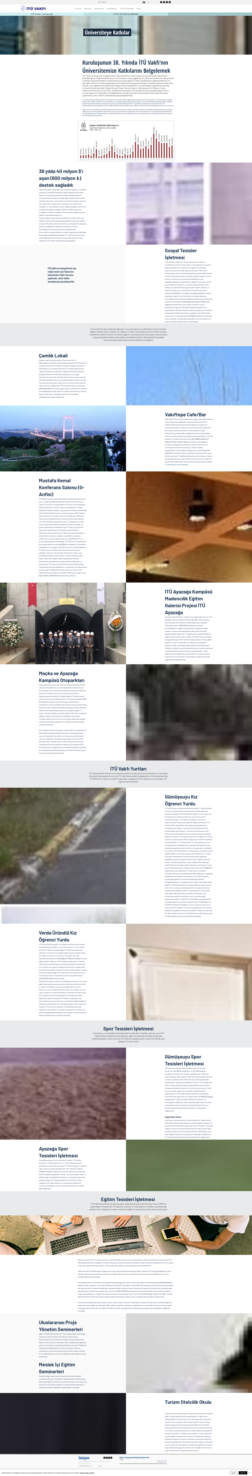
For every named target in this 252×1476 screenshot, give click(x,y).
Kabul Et (243, 1473)
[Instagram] (170, 2)
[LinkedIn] (167, 2)
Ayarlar (233, 1473)
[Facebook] (161, 2)
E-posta (121, 1459)
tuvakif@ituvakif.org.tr (85, 1465)
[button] (88, 8)
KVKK (100, 1465)
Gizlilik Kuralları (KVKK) (87, 1473)
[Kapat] (249, 1472)
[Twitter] (164, 2)
